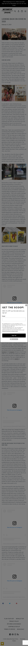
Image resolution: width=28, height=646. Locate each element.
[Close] (26, 305)
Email (3, 316)
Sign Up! (14, 335)
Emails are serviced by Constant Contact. (10, 331)
